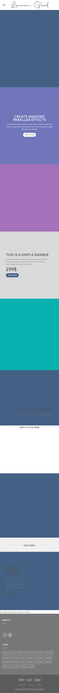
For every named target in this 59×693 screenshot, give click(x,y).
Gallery (22, 685)
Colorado (49, 652)
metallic (49, 657)
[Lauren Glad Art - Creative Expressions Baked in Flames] (29, 5)
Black (26, 652)
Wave (24, 666)
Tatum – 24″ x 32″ (32, 465)
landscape (39, 657)
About (31, 685)
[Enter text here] (30, 562)
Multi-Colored (19, 662)
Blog (38, 685)
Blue (33, 652)
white (32, 666)
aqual (12, 652)
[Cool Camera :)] (7, 412)
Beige (19, 652)
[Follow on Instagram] (10, 635)
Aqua (5, 652)
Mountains (7, 662)
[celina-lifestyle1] (30, 385)
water (17, 666)
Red (4, 666)
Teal (10, 666)
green (29, 657)
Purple (39, 662)
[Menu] (4, 4)
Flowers (15, 657)
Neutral (31, 662)
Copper (6, 657)
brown (40, 652)
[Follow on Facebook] (4, 635)
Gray (23, 657)
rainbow (47, 662)
